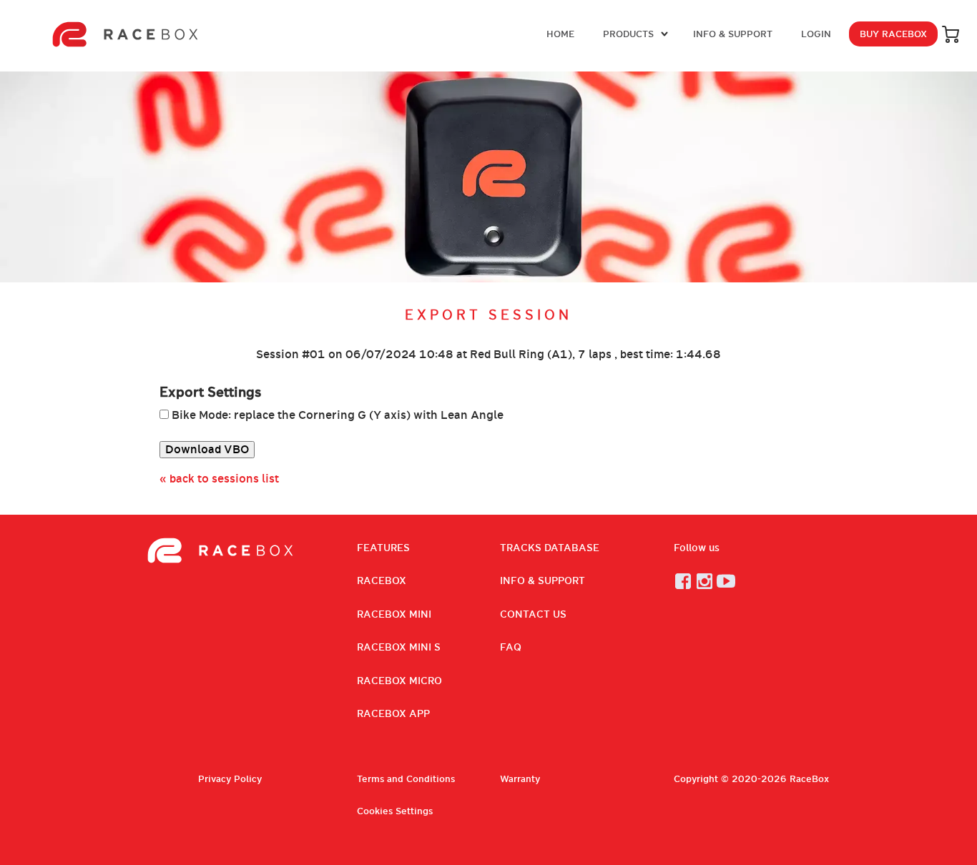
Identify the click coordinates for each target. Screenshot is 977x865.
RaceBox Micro (399, 680)
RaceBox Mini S (399, 647)
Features (383, 547)
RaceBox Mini (394, 614)
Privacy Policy (230, 778)
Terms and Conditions (406, 778)
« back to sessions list (219, 478)
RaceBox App (393, 713)
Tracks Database (549, 547)
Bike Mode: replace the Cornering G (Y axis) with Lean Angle (338, 415)
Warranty (520, 778)
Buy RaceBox (893, 34)
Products (628, 34)
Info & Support (732, 34)
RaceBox (381, 580)
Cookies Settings (395, 811)
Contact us (533, 614)
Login (816, 34)
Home (560, 34)
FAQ (510, 647)
